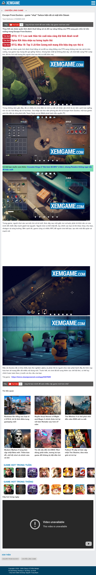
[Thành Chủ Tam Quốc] (80, 489)
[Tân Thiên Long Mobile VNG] (68, 472)
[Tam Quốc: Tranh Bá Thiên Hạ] (9, 472)
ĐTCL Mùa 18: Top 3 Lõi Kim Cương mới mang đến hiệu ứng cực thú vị (47, 45)
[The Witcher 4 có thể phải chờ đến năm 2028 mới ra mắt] (78, 405)
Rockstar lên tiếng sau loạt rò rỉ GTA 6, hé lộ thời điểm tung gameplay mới (17, 419)
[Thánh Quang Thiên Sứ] (44, 472)
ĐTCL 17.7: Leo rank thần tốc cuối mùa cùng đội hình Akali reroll (45, 36)
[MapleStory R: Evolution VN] (56, 489)
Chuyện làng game (14, 10)
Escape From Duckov (10, 559)
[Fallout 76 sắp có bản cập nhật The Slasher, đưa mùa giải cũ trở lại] (78, 439)
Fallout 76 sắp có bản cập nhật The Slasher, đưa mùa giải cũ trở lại (76, 452)
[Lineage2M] (21, 472)
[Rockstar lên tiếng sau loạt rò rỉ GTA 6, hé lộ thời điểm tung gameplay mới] (17, 405)
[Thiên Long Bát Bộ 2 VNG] (80, 472)
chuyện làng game (29, 559)
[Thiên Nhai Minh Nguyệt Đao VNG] (56, 472)
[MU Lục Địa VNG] (33, 472)
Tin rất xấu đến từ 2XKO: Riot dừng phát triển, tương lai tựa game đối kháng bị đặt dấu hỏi (48, 452)
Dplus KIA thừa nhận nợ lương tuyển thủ (32, 40)
